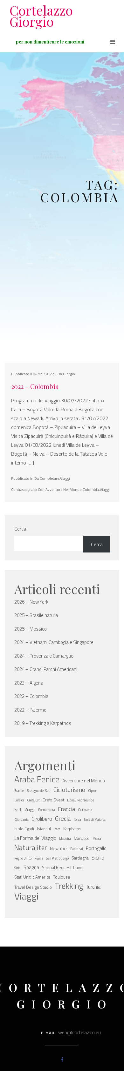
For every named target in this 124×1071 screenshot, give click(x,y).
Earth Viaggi (24, 809)
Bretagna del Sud (39, 790)
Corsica (19, 800)
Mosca (97, 838)
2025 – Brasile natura (36, 615)
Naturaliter (30, 847)
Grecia (63, 818)
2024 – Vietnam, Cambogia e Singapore (53, 642)
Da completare (46, 478)
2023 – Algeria (28, 682)
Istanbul (44, 829)
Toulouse (61, 877)
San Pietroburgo (57, 858)
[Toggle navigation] (112, 42)
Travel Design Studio (33, 887)
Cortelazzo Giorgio (41, 16)
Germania (85, 809)
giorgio (69, 374)
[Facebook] (62, 1059)
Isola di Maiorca (95, 819)
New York (58, 848)
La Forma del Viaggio (35, 838)
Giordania (21, 819)
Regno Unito (22, 858)
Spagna (31, 867)
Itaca (57, 829)
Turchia (93, 887)
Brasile (19, 790)
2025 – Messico (30, 629)
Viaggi (65, 478)
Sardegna (80, 858)
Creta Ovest (53, 800)
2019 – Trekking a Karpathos (42, 723)
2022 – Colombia (35, 386)
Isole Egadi (24, 829)
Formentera (46, 809)
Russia (38, 858)
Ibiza (77, 819)
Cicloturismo (69, 789)
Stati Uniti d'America (32, 877)
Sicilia (98, 857)
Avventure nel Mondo (63, 489)
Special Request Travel (62, 867)
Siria (17, 867)
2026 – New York (31, 602)
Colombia (91, 489)
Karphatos (72, 829)
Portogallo (96, 848)
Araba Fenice (36, 779)
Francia (66, 809)
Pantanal (76, 848)
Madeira (65, 838)
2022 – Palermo (30, 709)
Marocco (82, 838)
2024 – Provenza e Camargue (43, 656)
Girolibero (41, 819)
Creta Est (33, 800)
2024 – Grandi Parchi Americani (45, 669)
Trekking (69, 885)
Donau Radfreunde (80, 800)
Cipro (92, 790)
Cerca (20, 528)
